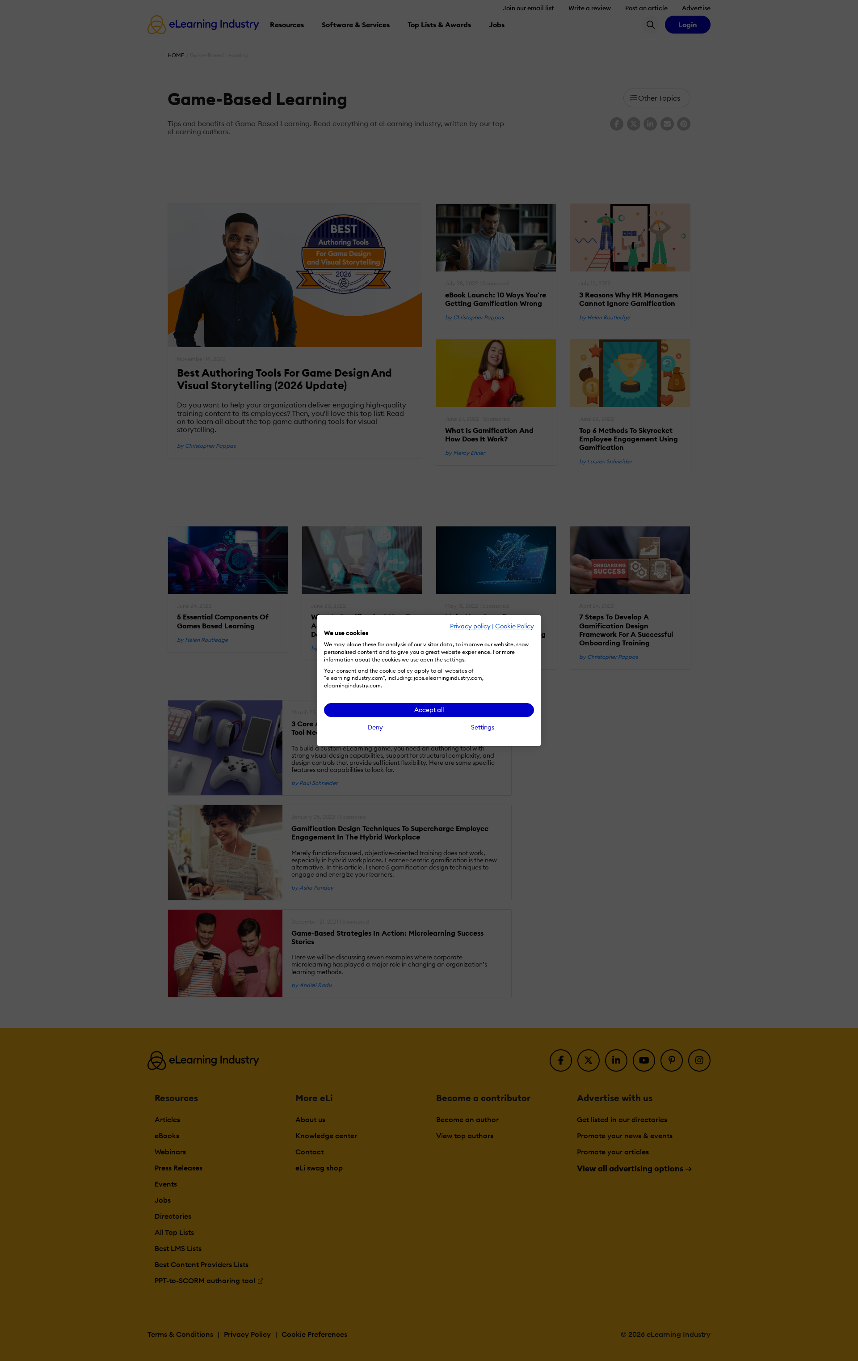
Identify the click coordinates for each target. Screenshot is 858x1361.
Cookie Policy (514, 626)
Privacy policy (470, 626)
